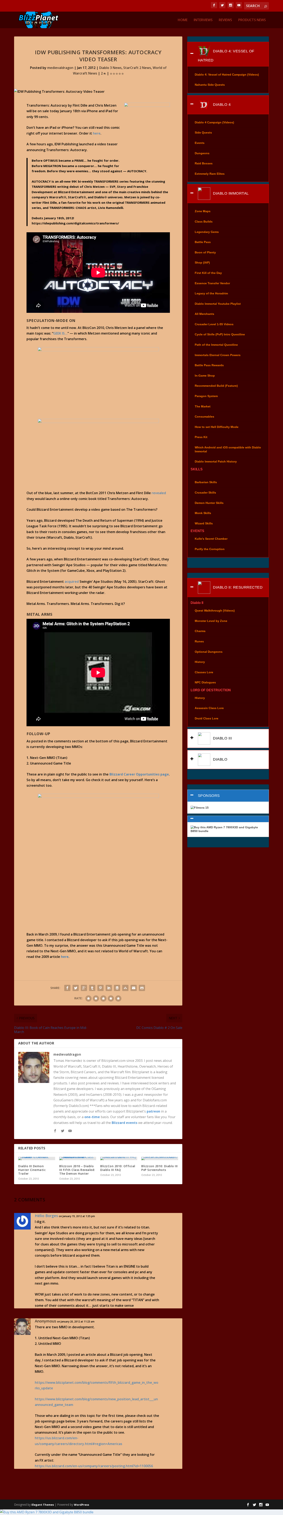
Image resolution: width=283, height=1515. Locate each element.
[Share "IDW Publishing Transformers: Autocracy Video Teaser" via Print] (142, 988)
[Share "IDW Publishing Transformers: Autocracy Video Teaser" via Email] (133, 988)
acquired (72, 581)
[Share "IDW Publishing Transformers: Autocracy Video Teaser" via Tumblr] (92, 988)
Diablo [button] (219, 759)
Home (182, 20)
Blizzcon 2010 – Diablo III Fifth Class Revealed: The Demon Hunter (77, 1169)
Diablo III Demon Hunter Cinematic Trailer (32, 1169)
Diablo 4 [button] (221, 104)
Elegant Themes (42, 1505)
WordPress (81, 1505)
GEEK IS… (60, 333)
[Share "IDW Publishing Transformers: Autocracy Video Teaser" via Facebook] (67, 988)
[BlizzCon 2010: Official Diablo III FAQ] (118, 1158)
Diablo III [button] (222, 738)
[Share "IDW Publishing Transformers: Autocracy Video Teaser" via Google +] (84, 988)
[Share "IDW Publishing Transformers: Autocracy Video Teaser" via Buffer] (117, 988)
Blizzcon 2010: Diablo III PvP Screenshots (159, 1168)
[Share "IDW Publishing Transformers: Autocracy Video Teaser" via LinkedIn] (109, 988)
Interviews (203, 20)
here (96, 133)
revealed (159, 493)
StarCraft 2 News (137, 67)
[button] (228, 819)
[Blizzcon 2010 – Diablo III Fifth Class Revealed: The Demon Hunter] (77, 1158)
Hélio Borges (46, 1215)
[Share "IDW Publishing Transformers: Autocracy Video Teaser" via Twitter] (75, 988)
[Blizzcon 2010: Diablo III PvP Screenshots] (159, 1158)
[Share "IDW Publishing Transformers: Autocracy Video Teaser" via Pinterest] (100, 988)
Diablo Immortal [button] (230, 193)
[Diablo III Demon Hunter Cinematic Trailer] (36, 1158)
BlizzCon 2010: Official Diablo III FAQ (117, 1168)
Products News (252, 20)
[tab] (228, 54)
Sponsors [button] (209, 796)
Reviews (225, 20)
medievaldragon (60, 67)
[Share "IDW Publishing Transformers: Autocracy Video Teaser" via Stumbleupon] (125, 988)
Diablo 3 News (110, 67)
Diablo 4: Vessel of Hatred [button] (226, 55)
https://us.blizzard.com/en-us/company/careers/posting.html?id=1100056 (94, 1466)
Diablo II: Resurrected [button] (237, 587)
